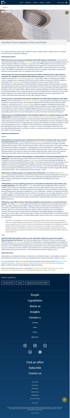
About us (35, 2)
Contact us (35, 373)
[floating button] (64, 399)
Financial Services (8, 283)
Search (61, 2)
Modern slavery (35, 392)
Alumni (33, 337)
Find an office (35, 362)
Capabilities (28, 2)
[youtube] (40, 352)
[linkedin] (30, 352)
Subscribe (35, 367)
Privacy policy (35, 382)
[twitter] (45, 345)
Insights (42, 2)
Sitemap (34, 403)
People (21, 2)
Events (35, 332)
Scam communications (35, 398)
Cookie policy (35, 388)
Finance (20, 283)
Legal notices (35, 385)
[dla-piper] (6, 2)
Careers (48, 2)
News (35, 327)
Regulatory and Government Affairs (37, 283)
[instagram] (35, 345)
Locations (35, 323)
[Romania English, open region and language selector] (66, 3)
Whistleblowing (35, 395)
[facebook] (25, 345)
